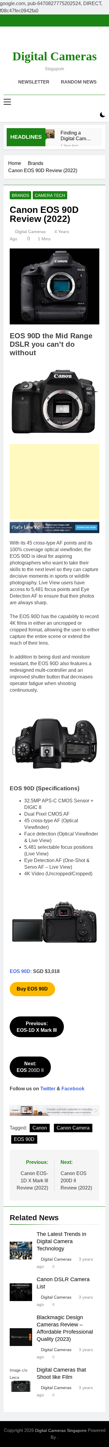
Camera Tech (50, 195)
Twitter (47, 1088)
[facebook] (40, 40)
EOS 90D (24, 1139)
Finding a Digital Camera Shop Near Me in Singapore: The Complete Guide (77, 135)
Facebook (72, 1088)
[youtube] (69, 40)
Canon (39, 1127)
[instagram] (47, 40)
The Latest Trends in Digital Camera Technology (61, 1241)
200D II (30, 1067)
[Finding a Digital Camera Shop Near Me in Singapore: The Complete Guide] (49, 133)
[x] (54, 40)
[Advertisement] (54, 482)
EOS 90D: (21, 971)
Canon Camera (73, 1127)
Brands (20, 195)
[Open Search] (92, 115)
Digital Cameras (54, 56)
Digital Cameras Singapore (61, 1430)
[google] (61, 40)
